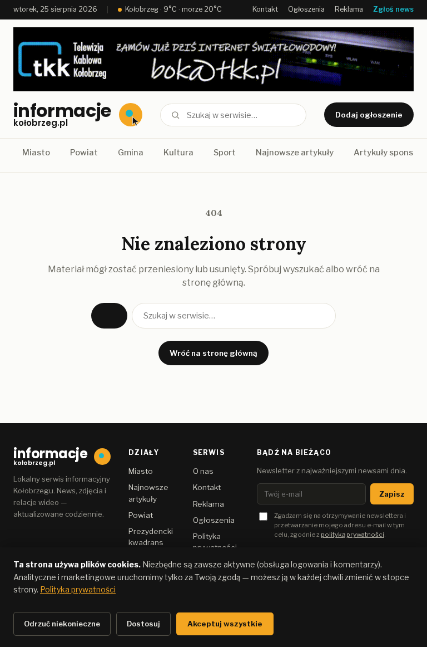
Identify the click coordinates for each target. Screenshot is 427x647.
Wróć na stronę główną (213, 353)
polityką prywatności (352, 534)
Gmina (130, 153)
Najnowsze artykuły (295, 153)
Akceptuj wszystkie (224, 623)
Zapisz (392, 493)
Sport (225, 153)
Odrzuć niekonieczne (62, 623)
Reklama (349, 9)
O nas (203, 471)
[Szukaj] (175, 115)
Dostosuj (143, 623)
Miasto (36, 153)
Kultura (178, 153)
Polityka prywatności (78, 589)
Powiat (84, 153)
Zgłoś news (393, 9)
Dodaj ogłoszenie (369, 114)
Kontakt (265, 9)
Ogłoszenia (306, 9)
